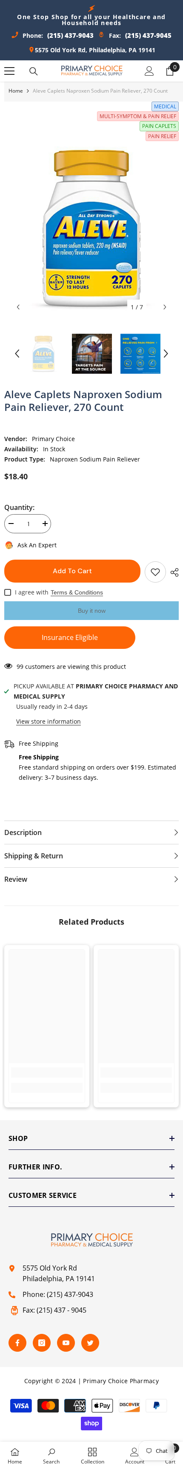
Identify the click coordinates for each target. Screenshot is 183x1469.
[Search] (34, 71)
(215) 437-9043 (70, 1294)
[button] (18, 307)
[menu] (9, 71)
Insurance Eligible (70, 637)
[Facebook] (17, 1343)
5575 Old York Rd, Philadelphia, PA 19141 (95, 50)
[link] (47, 1072)
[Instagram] (42, 1343)
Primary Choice (53, 439)
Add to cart (72, 570)
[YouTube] (66, 1343)
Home (16, 90)
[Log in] (149, 71)
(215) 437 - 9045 (61, 1310)
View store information (48, 721)
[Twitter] (90, 1343)
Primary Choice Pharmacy (120, 1381)
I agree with (32, 592)
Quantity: (19, 507)
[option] (91, 228)
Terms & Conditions (77, 592)
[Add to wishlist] (155, 572)
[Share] (172, 572)
